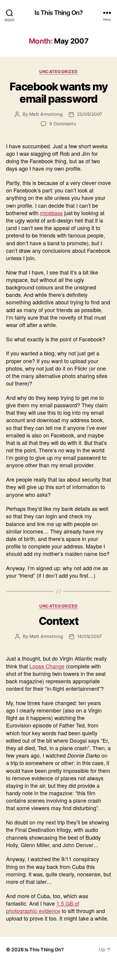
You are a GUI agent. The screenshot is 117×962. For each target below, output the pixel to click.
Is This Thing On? (58, 13)
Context (59, 621)
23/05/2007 (89, 114)
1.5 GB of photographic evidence (42, 907)
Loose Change (46, 666)
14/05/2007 (89, 636)
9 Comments (62, 124)
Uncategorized (58, 71)
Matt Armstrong (45, 114)
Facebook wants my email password (59, 92)
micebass (51, 213)
